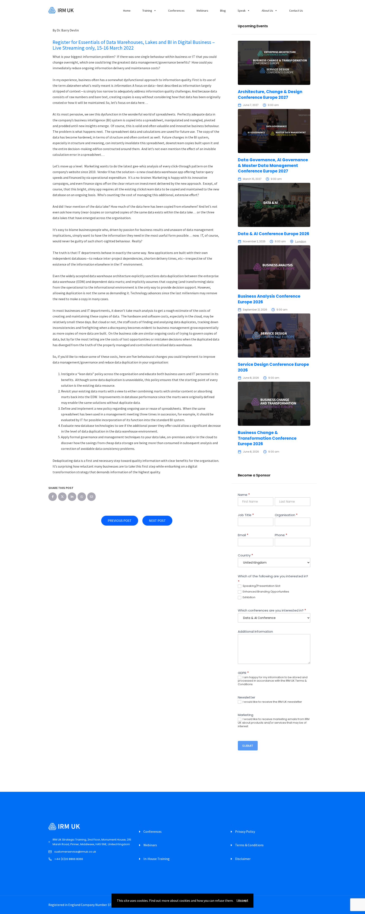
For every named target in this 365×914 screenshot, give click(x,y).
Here (158, 486)
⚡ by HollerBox (182, 538)
